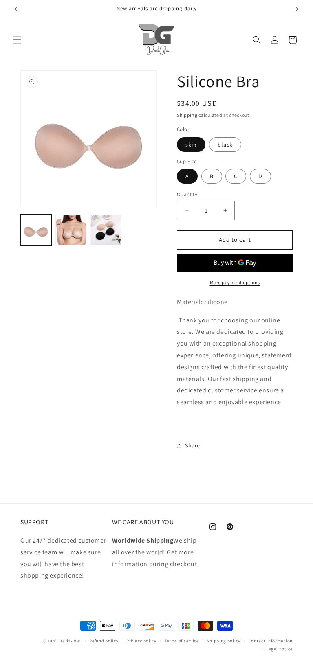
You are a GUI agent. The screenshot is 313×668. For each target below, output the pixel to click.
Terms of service (182, 641)
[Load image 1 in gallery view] (35, 230)
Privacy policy (141, 641)
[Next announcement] (297, 9)
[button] (17, 40)
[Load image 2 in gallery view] (70, 230)
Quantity (187, 194)
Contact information (271, 641)
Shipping (187, 115)
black (225, 144)
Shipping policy (223, 641)
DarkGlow (69, 641)
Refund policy (103, 641)
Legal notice (280, 649)
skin (191, 144)
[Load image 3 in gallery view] (105, 230)
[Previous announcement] (16, 9)
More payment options (235, 282)
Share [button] (192, 445)
